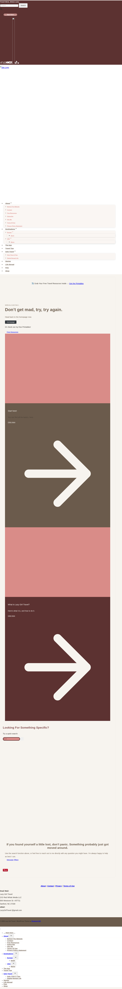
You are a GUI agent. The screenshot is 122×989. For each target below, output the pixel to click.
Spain (12, 235)
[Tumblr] (12, 63)
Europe (10, 958)
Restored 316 (36, 921)
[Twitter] (3, 63)
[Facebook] (1, 63)
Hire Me (9, 219)
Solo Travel (8, 974)
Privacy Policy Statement (14, 226)
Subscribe (10, 216)
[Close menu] (0, 929)
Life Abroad (9, 264)
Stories (8, 261)
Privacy (58, 886)
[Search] (22, 738)
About (43, 886)
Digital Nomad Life (12, 258)
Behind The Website (13, 206)
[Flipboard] (14, 63)
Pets (7, 268)
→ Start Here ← (10, 14)
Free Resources (12, 213)
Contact (9, 210)
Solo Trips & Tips (12, 255)
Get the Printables (76, 283)
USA (9, 964)
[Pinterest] (10, 63)
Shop (7, 271)
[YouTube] (7, 63)
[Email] (18, 63)
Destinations (8, 954)
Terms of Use (69, 886)
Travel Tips (9, 248)
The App (8, 245)
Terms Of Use (11, 223)
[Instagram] (5, 63)
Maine (12, 242)
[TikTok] (16, 63)
